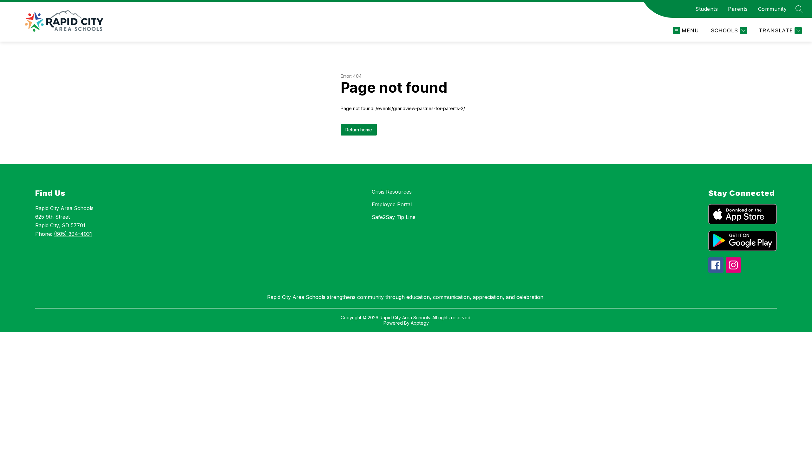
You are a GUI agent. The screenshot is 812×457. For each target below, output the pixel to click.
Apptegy (420, 323)
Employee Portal (392, 204)
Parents (738, 9)
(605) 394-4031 (73, 234)
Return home (358, 129)
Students (706, 9)
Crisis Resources (392, 192)
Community (772, 9)
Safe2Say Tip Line (394, 217)
